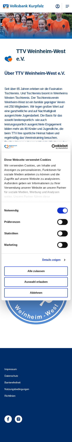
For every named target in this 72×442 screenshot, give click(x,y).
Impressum (10, 369)
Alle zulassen (36, 271)
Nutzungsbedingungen (16, 389)
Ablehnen (36, 292)
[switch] (62, 222)
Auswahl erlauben (36, 282)
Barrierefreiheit (12, 382)
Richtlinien (10, 395)
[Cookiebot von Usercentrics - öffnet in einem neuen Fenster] (52, 146)
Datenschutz (11, 375)
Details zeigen (51, 259)
